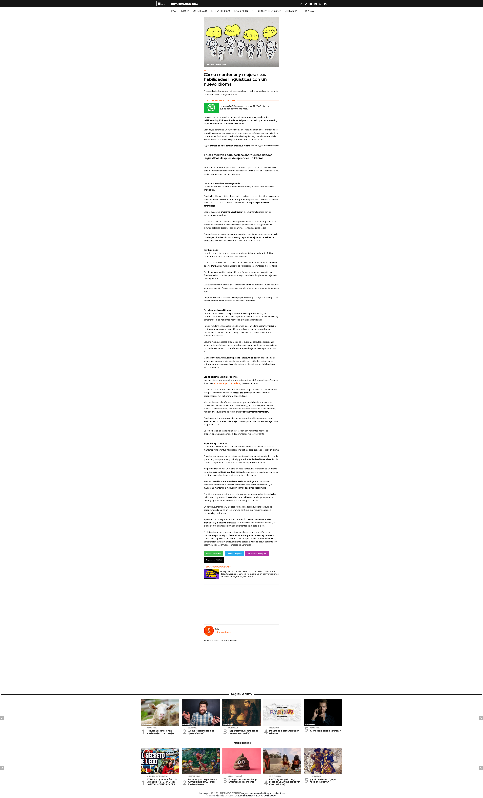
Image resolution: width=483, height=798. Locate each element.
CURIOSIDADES (200, 11)
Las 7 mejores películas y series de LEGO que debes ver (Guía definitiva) (284, 781)
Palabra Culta (209, 71)
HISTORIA (184, 11)
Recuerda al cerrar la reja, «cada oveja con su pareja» (160, 732)
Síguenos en (257, 553)
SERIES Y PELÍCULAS (220, 11)
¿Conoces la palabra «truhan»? (325, 731)
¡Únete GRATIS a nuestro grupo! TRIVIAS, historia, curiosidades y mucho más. (245, 107)
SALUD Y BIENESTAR (244, 11)
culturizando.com (223, 632)
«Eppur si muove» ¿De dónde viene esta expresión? (243, 732)
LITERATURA (291, 11)
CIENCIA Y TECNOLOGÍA (269, 11)
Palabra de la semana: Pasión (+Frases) (284, 732)
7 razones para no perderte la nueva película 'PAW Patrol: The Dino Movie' (202, 781)
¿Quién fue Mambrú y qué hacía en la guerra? (323, 780)
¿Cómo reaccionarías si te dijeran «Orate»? (201, 732)
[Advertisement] (241, 667)
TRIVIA (172, 11)
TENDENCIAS (307, 11)
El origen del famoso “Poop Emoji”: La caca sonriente (242, 780)
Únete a (213, 553)
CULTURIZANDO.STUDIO (226, 793)
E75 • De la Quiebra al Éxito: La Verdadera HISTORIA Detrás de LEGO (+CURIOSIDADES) (162, 781)
